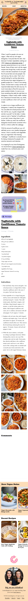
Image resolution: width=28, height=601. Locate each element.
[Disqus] (14, 457)
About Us (23, 6)
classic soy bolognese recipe (13, 63)
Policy (23, 598)
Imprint (18, 598)
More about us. (17, 592)
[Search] (2, 2)
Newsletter (7, 598)
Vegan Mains (9, 38)
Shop (14, 6)
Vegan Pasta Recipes (17, 38)
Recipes (4, 6)
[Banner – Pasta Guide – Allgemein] (14, 204)
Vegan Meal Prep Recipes (14, 39)
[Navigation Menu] (25, 2)
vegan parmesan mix (18, 147)
